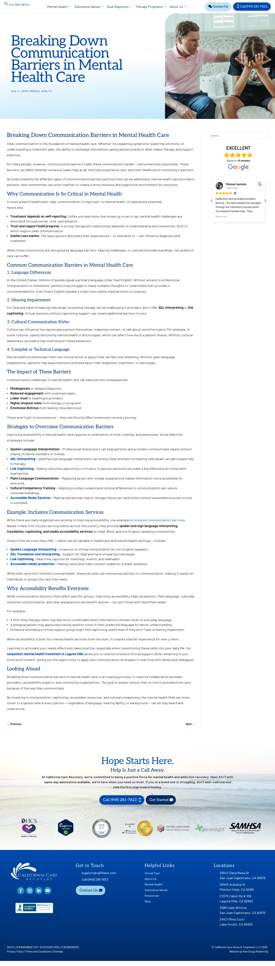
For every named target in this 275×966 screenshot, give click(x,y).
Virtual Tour (152, 873)
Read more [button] (221, 216)
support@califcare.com (99, 873)
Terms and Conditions (38, 951)
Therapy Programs (149, 6)
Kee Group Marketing (255, 951)
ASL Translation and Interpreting (35, 554)
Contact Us (218, 6)
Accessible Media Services (30, 498)
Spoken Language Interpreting (33, 549)
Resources (152, 895)
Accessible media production (32, 564)
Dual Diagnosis (118, 6)
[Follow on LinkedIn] (38, 890)
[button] (265, 201)
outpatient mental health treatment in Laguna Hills (45, 654)
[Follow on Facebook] (21, 890)
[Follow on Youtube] (47, 890)
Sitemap (58, 951)
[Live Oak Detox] (16, 6)
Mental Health (57, 6)
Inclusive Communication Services (159, 520)
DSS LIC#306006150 (66, 947)
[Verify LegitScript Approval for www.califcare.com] (66, 835)
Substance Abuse (87, 6)
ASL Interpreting (22, 459)
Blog (148, 901)
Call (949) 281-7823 (251, 6)
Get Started (158, 800)
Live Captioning (22, 468)
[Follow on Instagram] (29, 890)
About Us (176, 6)
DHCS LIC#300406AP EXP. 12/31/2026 (30, 947)
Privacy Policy (15, 951)
